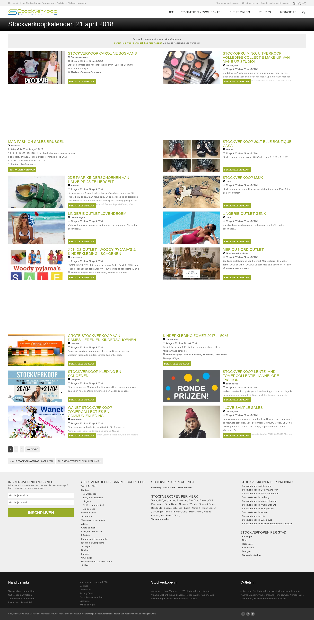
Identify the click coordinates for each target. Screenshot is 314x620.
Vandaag (156, 487)
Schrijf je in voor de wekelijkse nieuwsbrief (138, 43)
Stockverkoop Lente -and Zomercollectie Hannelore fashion (251, 376)
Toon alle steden (251, 555)
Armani (154, 515)
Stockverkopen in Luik (253, 516)
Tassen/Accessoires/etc (93, 520)
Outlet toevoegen (250, 3)
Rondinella (156, 508)
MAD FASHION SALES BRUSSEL (36, 142)
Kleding (85, 490)
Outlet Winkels (240, 12)
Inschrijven (41, 512)
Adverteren (85, 589)
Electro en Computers (92, 542)
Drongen (246, 551)
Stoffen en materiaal (93, 505)
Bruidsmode (89, 509)
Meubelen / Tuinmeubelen (94, 539)
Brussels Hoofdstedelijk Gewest (180, 598)
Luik (211, 595)
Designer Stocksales (91, 531)
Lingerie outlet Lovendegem (97, 214)
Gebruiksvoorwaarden (91, 597)
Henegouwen (192, 595)
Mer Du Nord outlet (243, 249)
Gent (244, 540)
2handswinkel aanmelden (21, 598)
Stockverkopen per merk (174, 496)
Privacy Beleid (87, 593)
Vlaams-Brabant (159, 595)
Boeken (85, 550)
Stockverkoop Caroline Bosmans (102, 53)
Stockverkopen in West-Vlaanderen (260, 493)
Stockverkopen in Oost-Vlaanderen (260, 489)
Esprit (187, 508)
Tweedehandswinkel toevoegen (275, 3)
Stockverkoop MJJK (243, 178)
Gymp (178, 354)
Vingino (207, 511)
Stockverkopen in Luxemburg (257, 519)
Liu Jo (171, 500)
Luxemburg (157, 598)
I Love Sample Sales (243, 408)
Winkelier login (87, 604)
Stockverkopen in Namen (255, 512)
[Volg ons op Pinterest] (304, 3)
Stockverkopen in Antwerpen (256, 486)
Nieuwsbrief (288, 12)
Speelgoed (86, 546)
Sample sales (48, 3)
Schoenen (86, 516)
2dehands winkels (77, 3)
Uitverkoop (86, 557)
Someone (208, 354)
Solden (84, 565)
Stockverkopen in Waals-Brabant (259, 504)
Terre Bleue (220, 354)
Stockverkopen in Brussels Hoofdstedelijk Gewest (267, 523)
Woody (193, 504)
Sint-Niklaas (248, 547)
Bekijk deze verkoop (82, 81)
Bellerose (177, 508)
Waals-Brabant (176, 595)
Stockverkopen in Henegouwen (258, 508)
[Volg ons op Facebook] (294, 3)
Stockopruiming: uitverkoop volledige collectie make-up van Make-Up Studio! (256, 57)
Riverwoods (157, 504)
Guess (203, 500)
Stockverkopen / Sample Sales (200, 12)
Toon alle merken (160, 519)
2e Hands (265, 12)
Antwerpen (247, 536)
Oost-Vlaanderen (172, 591)
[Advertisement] (157, 306)
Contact (84, 586)
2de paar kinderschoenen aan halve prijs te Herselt (98, 180)
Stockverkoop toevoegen (228, 3)
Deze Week (169, 487)
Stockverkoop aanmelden (21, 591)
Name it (196, 508)
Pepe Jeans (195, 511)
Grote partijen (88, 527)
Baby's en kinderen (93, 497)
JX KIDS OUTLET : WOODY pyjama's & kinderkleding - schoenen (102, 251)
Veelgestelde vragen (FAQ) (94, 582)
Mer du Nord (242, 268)
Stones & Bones (192, 354)
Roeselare (247, 544)
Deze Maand (185, 487)
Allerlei (84, 524)
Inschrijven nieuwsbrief (20, 602)
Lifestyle (85, 535)
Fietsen (85, 554)
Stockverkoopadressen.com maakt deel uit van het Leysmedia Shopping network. (118, 614)
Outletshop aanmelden (20, 595)
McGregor (157, 511)
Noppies (183, 504)
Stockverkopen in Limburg (255, 497)
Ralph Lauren (209, 508)
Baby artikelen (88, 512)
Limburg (206, 591)
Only (185, 511)
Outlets (60, 3)
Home (170, 12)
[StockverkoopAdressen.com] (32, 12)
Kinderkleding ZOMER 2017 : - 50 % (195, 336)
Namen (204, 595)
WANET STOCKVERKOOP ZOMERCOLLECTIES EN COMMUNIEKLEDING (90, 412)
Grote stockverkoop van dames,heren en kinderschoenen (102, 338)
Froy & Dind (172, 515)
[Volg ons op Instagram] (299, 3)
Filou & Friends (173, 511)
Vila (162, 515)
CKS (210, 500)
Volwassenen (89, 494)
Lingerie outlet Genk (244, 214)
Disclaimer (85, 601)
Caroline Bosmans (90, 72)
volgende (32, 449)
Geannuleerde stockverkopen (96, 561)
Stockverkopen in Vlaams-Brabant (259, 501)
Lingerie (87, 501)
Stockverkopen (33, 3)
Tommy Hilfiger (158, 500)
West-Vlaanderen (192, 591)
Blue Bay (193, 500)
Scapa (167, 508)
